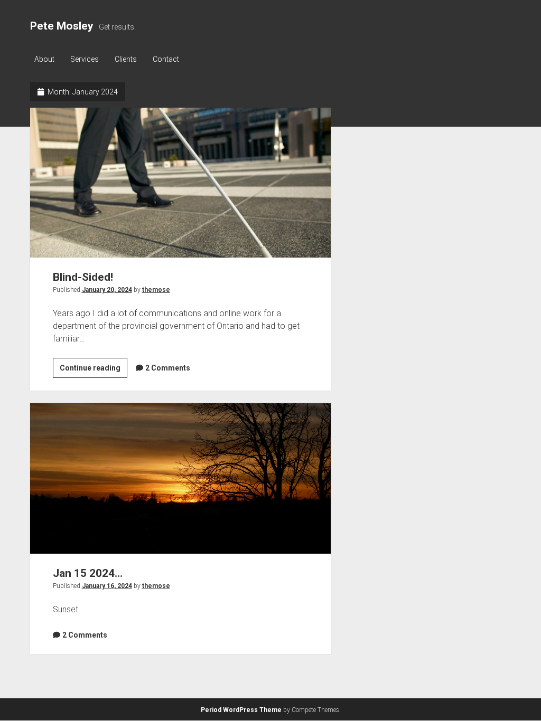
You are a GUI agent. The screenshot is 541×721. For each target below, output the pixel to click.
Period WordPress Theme (241, 710)
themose (156, 289)
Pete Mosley (62, 26)
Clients (126, 59)
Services (84, 59)
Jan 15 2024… (180, 478)
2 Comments (167, 368)
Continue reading (93, 370)
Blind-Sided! (180, 183)
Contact (166, 59)
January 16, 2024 (107, 586)
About (44, 59)
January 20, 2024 (107, 289)
